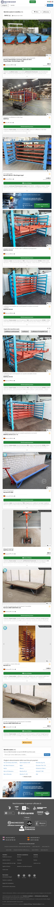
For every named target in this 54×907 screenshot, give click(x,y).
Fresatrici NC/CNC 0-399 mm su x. (22, 850)
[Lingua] (50, 1)
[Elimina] (45, 5)
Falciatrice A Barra (40, 768)
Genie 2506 (8, 850)
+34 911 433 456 (34, 840)
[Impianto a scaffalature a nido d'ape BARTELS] (27, 97)
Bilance (22, 768)
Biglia (21, 765)
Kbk (37, 774)
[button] (52, 1)
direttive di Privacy (28, 904)
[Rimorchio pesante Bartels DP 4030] (27, 470)
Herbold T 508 (39, 771)
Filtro (36, 12)
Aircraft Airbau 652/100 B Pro (11, 762)
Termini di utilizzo (36, 904)
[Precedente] (3, 38)
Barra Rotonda (7, 774)
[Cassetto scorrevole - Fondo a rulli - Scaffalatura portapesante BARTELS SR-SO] (27, 228)
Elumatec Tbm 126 (41, 765)
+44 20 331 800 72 (10, 837)
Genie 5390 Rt (35, 850)
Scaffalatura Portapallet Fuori (39, 331)
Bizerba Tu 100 (24, 774)
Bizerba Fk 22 (23, 771)
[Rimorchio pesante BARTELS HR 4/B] (27, 528)
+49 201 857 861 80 (10, 840)
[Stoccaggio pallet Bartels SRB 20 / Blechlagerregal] (27, 153)
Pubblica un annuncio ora (42, 205)
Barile (5, 768)
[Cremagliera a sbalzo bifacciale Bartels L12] (27, 644)
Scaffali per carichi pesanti (12, 331)
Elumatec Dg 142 (40, 762)
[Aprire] (27, 76)
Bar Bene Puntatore (9, 765)
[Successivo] (50, 38)
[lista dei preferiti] (48, 1)
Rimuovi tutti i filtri (18, 15)
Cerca (50, 5)
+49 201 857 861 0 (34, 837)
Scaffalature (25, 331)
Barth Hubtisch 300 (25, 762)
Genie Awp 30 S (36, 846)
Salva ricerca (27, 742)
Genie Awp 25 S (45, 846)
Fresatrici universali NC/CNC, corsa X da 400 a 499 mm (17, 846)
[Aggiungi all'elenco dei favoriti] (50, 58)
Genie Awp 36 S (44, 850)
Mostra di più (27, 776)
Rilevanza (46, 12)
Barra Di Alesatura (8, 771)
